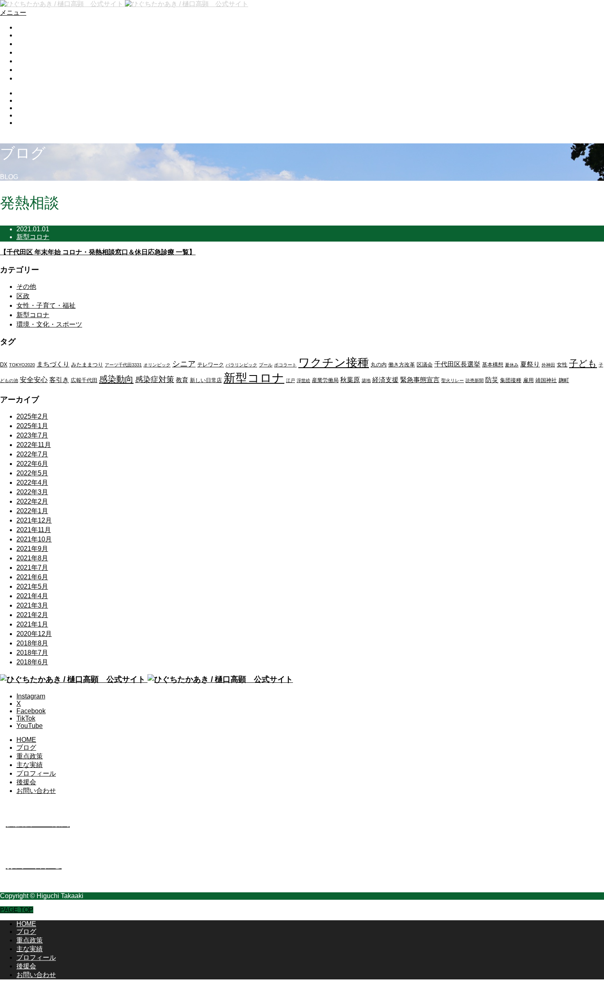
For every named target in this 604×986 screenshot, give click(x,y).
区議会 (425, 365)
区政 (23, 296)
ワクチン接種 (333, 362)
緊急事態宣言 (420, 379)
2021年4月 (32, 595)
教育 (182, 380)
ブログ (26, 35)
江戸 (290, 380)
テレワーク (210, 365)
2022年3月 (32, 491)
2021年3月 (32, 605)
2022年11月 (33, 444)
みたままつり (87, 365)
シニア (184, 363)
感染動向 (116, 379)
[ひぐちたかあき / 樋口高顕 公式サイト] (124, 3)
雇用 (528, 380)
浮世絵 (303, 380)
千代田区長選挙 (457, 364)
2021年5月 (32, 586)
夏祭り (530, 364)
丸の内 (379, 365)
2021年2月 (32, 614)
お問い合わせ (36, 78)
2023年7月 (32, 435)
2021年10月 (34, 539)
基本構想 (492, 365)
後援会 (26, 69)
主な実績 (29, 52)
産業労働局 (325, 380)
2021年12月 (34, 520)
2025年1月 (32, 425)
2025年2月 (32, 416)
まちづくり (53, 364)
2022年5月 (32, 473)
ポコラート (285, 364)
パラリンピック (241, 364)
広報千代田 (84, 380)
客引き (59, 379)
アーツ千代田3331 (123, 364)
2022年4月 (32, 482)
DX (3, 365)
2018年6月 (32, 662)
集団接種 (510, 380)
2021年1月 (32, 624)
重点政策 (29, 43)
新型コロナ (32, 236)
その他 (26, 286)
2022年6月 (32, 463)
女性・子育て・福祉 (46, 305)
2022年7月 (32, 454)
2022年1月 (32, 510)
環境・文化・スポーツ (49, 324)
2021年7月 (32, 567)
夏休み (512, 364)
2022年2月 (32, 501)
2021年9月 (32, 548)
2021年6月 (32, 577)
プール (265, 364)
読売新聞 (475, 380)
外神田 (548, 364)
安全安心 (34, 380)
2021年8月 (32, 558)
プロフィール (36, 61)
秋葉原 (350, 379)
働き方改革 (401, 365)
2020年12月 (34, 633)
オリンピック (157, 364)
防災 (491, 379)
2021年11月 (33, 529)
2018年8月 (32, 643)
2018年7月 (32, 652)
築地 (366, 380)
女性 (562, 365)
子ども (583, 363)
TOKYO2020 (22, 364)
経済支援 (385, 379)
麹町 (563, 380)
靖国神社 (546, 380)
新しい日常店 (206, 380)
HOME (26, 27)
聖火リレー (452, 380)
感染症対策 (154, 379)
